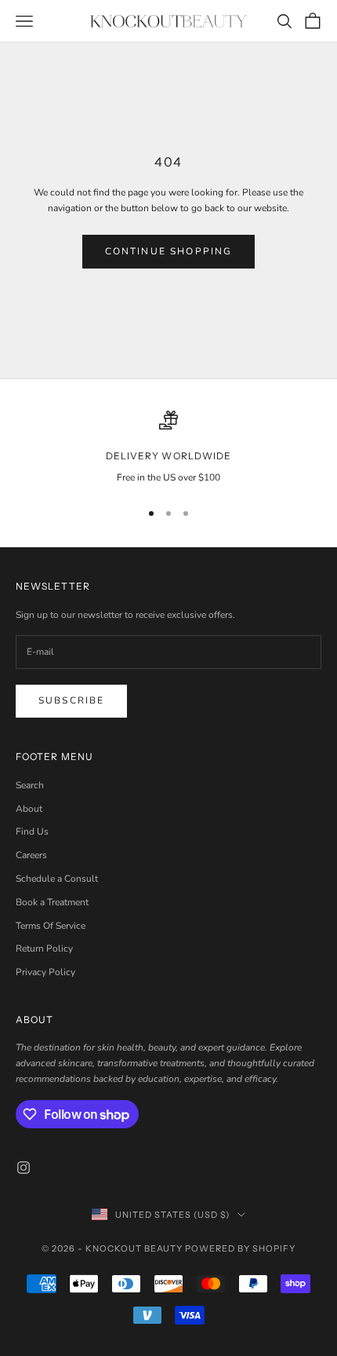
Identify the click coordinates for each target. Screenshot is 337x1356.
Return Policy (44, 948)
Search (30, 785)
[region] (168, 448)
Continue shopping (169, 251)
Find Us (32, 831)
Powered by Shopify (240, 1248)
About (29, 808)
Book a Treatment (52, 902)
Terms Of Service (50, 925)
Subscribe (71, 700)
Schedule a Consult (57, 878)
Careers (31, 855)
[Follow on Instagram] (23, 1167)
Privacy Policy (45, 972)
